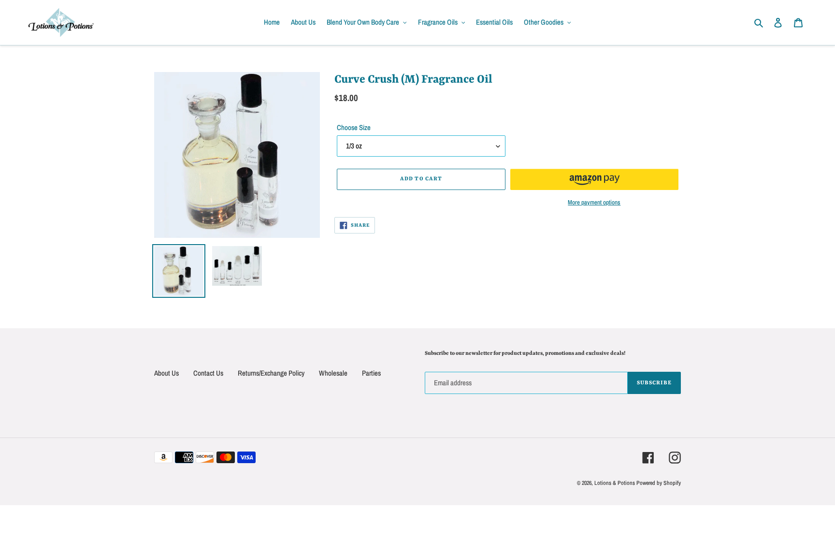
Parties (371, 373)
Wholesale (333, 373)
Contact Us (208, 373)
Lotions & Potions (615, 483)
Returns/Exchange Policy (271, 373)
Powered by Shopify (658, 483)
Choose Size (354, 127)
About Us (166, 373)
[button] (594, 179)
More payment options (594, 202)
